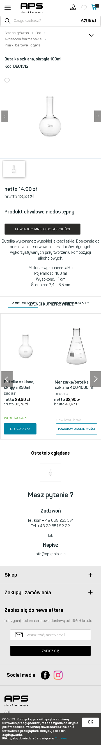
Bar (38, 33)
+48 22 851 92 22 (54, 526)
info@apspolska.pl (50, 554)
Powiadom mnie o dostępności (42, 229)
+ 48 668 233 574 (58, 520)
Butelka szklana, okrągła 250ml (19, 385)
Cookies (61, 738)
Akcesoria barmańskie (23, 39)
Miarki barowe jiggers (22, 45)
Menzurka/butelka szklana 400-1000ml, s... (74, 388)
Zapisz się (50, 651)
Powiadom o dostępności (76, 429)
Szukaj (88, 21)
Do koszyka (20, 429)
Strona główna (16, 33)
